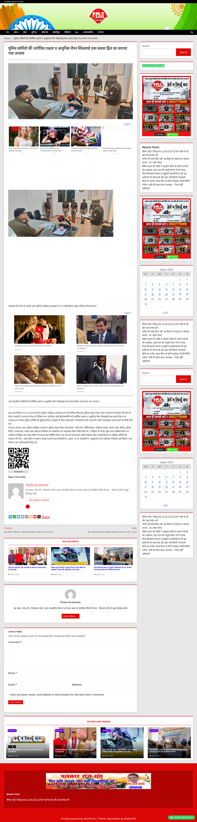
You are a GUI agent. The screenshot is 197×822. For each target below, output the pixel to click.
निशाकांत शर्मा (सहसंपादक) (15, 59)
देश (7, 32)
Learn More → (70, 616)
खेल (25, 32)
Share (45, 517)
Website (77, 684)
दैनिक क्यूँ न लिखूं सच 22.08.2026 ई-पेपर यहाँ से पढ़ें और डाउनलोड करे (25, 751)
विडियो (67, 32)
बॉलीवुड (56, 32)
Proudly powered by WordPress (78, 818)
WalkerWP (130, 818)
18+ (77, 32)
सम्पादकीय (88, 32)
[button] (181, 817)
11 (152, 289)
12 (160, 289)
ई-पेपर (101, 32)
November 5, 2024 (29, 59)
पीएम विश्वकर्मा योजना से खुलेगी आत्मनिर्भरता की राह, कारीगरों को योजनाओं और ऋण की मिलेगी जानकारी (113, 569)
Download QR (18, 471)
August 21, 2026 (14, 574)
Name (12, 673)
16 (187, 289)
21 (173, 294)
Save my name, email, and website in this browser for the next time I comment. (57, 694)
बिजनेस (45, 32)
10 (145, 289)
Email (12, 684)
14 (173, 289)
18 (152, 294)
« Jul (165, 312)
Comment (15, 642)
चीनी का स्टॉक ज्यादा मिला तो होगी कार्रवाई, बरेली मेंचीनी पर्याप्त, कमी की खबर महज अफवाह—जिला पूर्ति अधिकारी (166, 184)
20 (166, 294)
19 (159, 294)
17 (146, 294)
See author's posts (39, 500)
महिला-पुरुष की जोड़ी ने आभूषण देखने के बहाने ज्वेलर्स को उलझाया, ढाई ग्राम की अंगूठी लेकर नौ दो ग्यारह (68, 569)
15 (180, 289)
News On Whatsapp (153, 65)
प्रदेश (16, 32)
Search (183, 52)
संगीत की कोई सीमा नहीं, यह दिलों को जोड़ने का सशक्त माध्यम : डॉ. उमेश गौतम (27, 569)
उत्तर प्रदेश (38, 59)
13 (166, 289)
